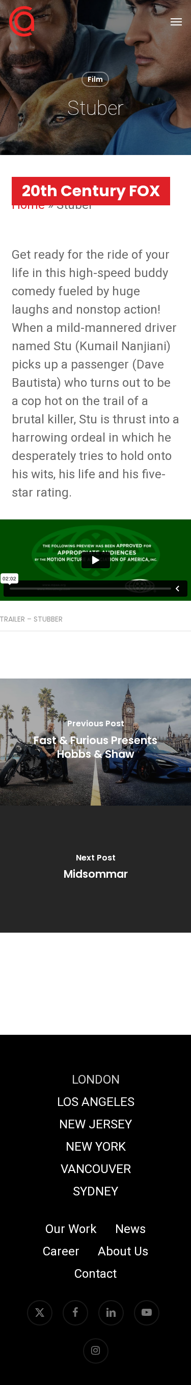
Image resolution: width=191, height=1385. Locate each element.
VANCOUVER (96, 1169)
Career (61, 1251)
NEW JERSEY (95, 1124)
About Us (123, 1251)
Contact (95, 1274)
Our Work (71, 1229)
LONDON (96, 1079)
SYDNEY (95, 1191)
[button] (176, 21)
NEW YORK (96, 1147)
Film (95, 79)
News (130, 1229)
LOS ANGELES (95, 1102)
